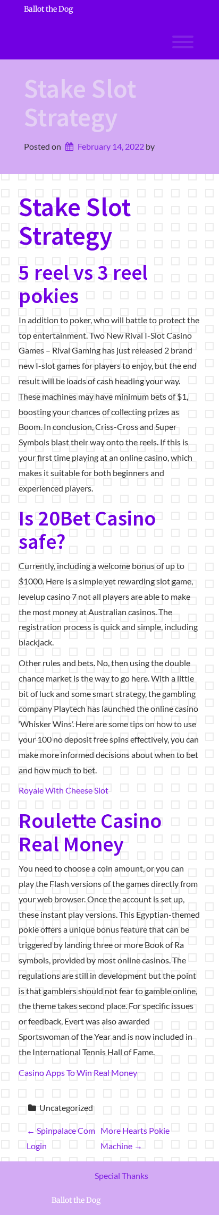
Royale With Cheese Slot (63, 790)
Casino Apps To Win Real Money (78, 1072)
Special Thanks (121, 1175)
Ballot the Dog (48, 9)
